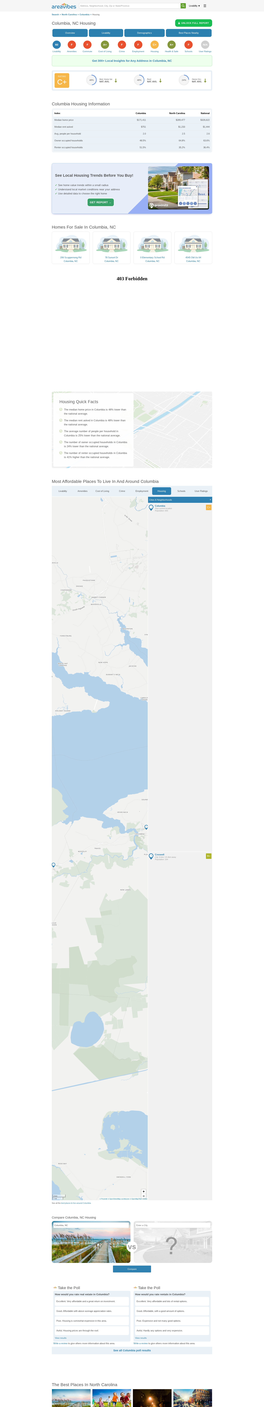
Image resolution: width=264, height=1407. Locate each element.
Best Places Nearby (189, 33)
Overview (70, 33)
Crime (122, 491)
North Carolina (69, 14)
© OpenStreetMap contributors (118, 1199)
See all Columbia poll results (132, 1350)
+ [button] (144, 1191)
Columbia (85, 14)
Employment (142, 491)
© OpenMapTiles (136, 1199)
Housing (162, 491)
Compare (132, 1269)
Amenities (83, 491)
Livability (193, 5)
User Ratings (201, 491)
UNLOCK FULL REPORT (195, 23)
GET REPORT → (101, 202)
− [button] (144, 1196)
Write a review (60, 1343)
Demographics (144, 33)
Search (55, 14)
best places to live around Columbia (76, 1203)
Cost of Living (102, 491)
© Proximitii (103, 1199)
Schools (181, 491)
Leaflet (144, 1199)
